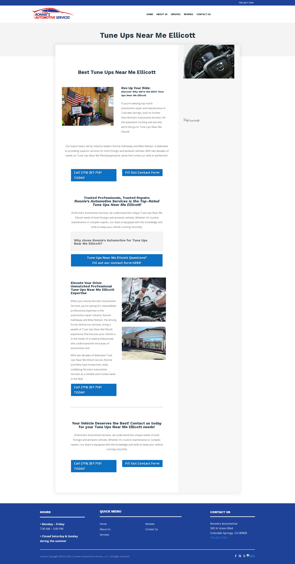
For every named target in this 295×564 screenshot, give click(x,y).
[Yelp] (244, 555)
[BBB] (250, 556)
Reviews (188, 14)
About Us (161, 14)
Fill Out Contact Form (142, 172)
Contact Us (204, 14)
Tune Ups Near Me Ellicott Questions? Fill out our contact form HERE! (117, 260)
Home (150, 14)
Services (176, 14)
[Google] (240, 555)
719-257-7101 (246, 2)
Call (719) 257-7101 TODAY (88, 175)
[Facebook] (236, 555)
